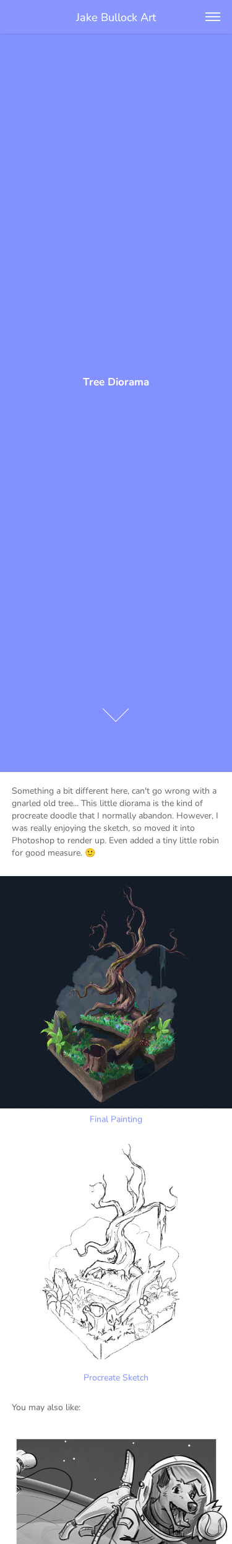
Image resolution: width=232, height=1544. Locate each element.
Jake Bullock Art (116, 16)
